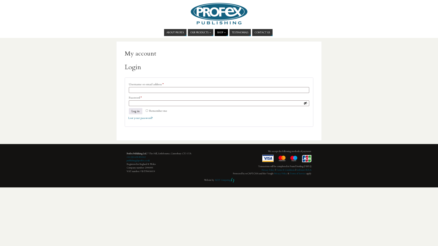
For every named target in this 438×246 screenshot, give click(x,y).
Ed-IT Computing (223, 180)
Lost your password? (140, 118)
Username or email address (146, 84)
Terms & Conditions (285, 170)
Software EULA (304, 170)
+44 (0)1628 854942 (136, 157)
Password (135, 98)
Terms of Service (298, 173)
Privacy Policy (268, 170)
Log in (136, 111)
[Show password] (305, 103)
